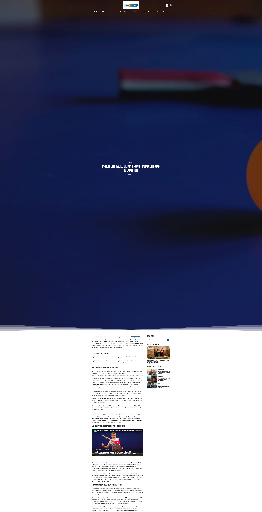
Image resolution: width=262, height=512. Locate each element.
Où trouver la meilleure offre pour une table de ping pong (130, 361)
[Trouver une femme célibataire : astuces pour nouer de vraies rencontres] (152, 372)
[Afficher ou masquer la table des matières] (126, 354)
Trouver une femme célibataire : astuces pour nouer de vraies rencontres (164, 372)
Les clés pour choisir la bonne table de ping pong (129, 357)
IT (159, 383)
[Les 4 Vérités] (131, 5)
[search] (167, 5)
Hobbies (131, 163)
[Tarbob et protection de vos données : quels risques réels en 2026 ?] (152, 385)
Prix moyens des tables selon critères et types (105, 360)
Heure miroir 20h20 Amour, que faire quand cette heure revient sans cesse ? (164, 379)
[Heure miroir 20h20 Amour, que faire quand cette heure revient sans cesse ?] (152, 378)
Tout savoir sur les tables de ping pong (103, 356)
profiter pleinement (119, 341)
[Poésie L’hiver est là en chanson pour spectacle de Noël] (158, 352)
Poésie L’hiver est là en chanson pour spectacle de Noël (158, 361)
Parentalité (161, 369)
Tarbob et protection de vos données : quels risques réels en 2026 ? (163, 386)
